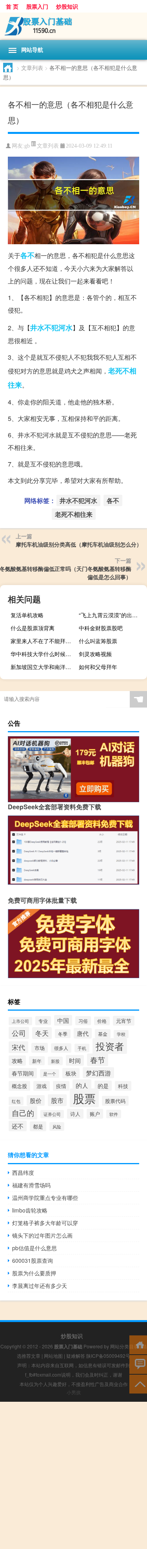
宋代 (18, 1047)
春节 (97, 1060)
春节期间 (23, 1073)
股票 (84, 1098)
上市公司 (20, 1021)
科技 (123, 1086)
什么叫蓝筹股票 (98, 641)
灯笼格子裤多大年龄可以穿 (45, 1223)
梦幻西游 (98, 1072)
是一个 (49, 1073)
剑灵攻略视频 (95, 654)
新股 (55, 1061)
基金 (102, 1033)
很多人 (61, 1048)
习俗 (83, 1020)
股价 (36, 1100)
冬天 (42, 1033)
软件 (113, 1114)
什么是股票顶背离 (32, 628)
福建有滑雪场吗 (31, 1185)
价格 (102, 1021)
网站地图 (53, 1355)
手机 (82, 1048)
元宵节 (123, 1020)
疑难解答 (75, 1355)
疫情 (61, 1086)
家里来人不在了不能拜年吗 (43, 641)
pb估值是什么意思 (34, 1248)
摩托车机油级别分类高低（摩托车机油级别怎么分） (79, 544)
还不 (18, 1126)
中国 (63, 1020)
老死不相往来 (74, 514)
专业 (43, 1020)
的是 (103, 1086)
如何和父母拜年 (98, 667)
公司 (19, 1033)
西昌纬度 (23, 1172)
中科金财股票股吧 (101, 628)
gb (27, 146)
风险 (57, 1126)
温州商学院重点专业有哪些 (45, 1198)
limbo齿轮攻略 (29, 1210)
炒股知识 (67, 6)
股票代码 (115, 1101)
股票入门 (37, 6)
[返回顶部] (138, 1383)
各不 (27, 255)
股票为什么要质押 (34, 1273)
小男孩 (74, 1392)
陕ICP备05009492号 (108, 1355)
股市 (57, 1100)
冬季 (62, 1033)
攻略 (17, 1060)
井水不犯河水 (51, 327)
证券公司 (52, 1114)
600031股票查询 (32, 1260)
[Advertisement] (73, 1475)
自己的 (23, 1112)
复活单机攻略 (27, 615)
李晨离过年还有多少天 (39, 1285)
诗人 (75, 1113)
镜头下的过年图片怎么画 (42, 1235)
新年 (37, 1060)
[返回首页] (138, 1344)
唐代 (83, 1033)
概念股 (19, 1086)
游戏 (41, 1086)
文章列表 (32, 67)
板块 (70, 1073)
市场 (39, 1048)
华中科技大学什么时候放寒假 (44, 654)
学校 (121, 1034)
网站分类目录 (124, 1346)
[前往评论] (138, 1364)
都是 (38, 1126)
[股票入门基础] (73, 26)
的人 (82, 1085)
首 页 (12, 6)
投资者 (110, 1046)
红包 (16, 1101)
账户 (95, 1113)
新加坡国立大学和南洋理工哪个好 (44, 667)
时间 (75, 1060)
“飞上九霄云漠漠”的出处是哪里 (112, 615)
